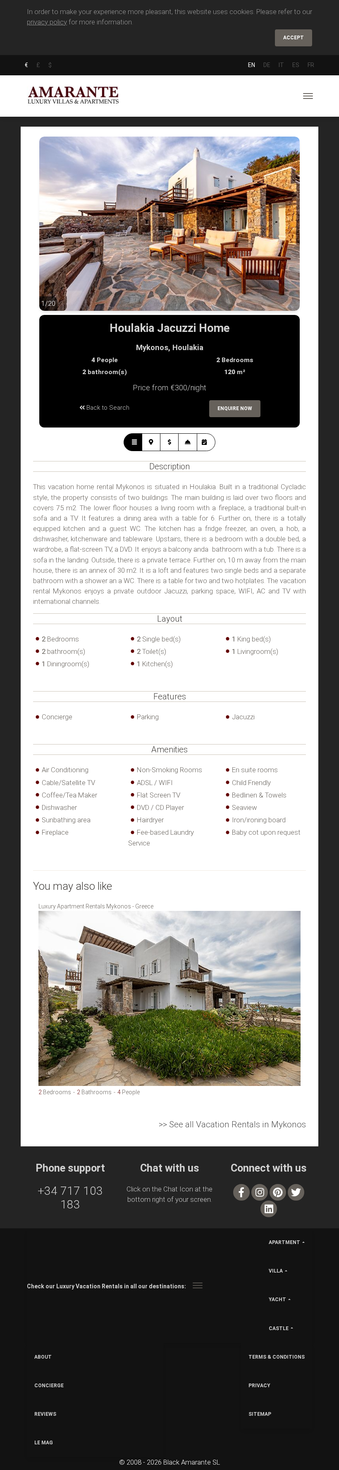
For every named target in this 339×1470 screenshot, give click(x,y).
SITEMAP (259, 1414)
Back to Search (107, 407)
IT (281, 65)
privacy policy (47, 22)
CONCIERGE (49, 1385)
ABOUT (43, 1357)
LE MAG (43, 1443)
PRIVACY (259, 1385)
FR (311, 65)
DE (266, 65)
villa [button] (276, 1271)
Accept (293, 38)
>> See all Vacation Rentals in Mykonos (232, 1124)
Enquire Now (234, 408)
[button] (56, 230)
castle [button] (279, 1328)
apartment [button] (284, 1242)
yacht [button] (277, 1299)
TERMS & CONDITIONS (276, 1357)
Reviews (45, 1414)
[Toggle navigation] (308, 96)
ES (295, 65)
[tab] (133, 442)
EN (251, 65)
